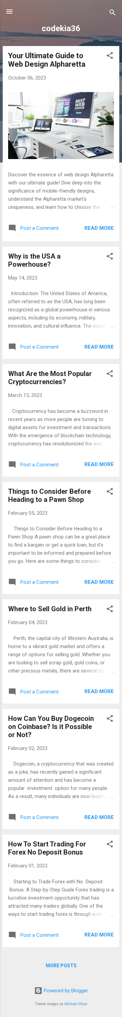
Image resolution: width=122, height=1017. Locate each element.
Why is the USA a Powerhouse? (34, 260)
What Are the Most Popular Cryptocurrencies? (50, 378)
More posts (61, 965)
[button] (110, 56)
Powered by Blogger (65, 991)
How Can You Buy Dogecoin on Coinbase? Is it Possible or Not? (51, 726)
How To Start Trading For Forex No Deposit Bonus (47, 848)
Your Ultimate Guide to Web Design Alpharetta (46, 59)
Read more (99, 228)
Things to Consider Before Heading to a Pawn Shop (49, 495)
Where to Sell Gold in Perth (50, 609)
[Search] (112, 13)
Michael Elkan (75, 1004)
